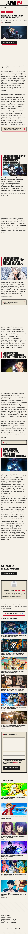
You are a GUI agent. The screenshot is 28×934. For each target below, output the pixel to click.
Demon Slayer (9, 12)
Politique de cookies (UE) (8, 921)
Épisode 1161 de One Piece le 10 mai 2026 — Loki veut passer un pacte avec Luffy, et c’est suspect (13, 636)
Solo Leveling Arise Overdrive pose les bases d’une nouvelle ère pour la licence (12, 856)
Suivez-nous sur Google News (14, 613)
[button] (26, 8)
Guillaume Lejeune (20, 590)
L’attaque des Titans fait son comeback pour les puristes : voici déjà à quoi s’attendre (13, 837)
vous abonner (15, 762)
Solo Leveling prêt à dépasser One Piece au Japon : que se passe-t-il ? (13, 895)
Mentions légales (6, 917)
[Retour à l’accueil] (14, 2)
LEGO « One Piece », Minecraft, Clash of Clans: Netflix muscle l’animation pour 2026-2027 (12, 672)
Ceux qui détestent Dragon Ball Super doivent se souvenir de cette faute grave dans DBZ (13, 875)
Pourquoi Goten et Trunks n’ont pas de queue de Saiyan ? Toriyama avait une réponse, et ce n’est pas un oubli (13, 690)
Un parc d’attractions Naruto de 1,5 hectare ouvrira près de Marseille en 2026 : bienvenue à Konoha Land (13, 726)
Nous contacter (5, 915)
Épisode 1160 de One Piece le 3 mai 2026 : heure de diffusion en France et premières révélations (13, 708)
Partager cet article (9, 42)
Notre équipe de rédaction (8, 922)
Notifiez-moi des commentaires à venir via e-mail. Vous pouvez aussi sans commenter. (13, 762)
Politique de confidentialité (8, 919)
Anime (3, 12)
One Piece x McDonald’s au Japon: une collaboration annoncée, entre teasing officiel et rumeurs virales (12, 654)
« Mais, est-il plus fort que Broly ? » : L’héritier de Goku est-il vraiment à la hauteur (13, 798)
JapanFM (18, 928)
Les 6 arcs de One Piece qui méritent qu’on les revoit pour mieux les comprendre (13, 817)
